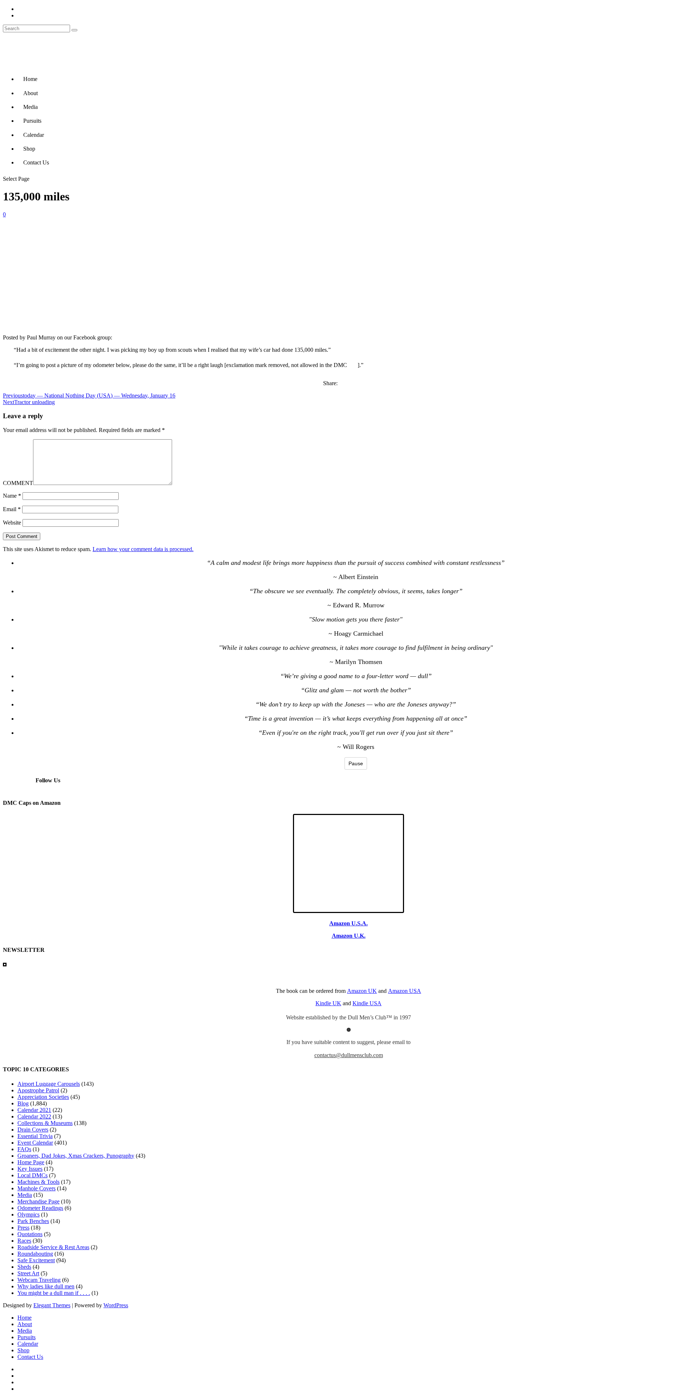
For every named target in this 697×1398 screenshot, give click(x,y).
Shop (29, 149)
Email (12, 509)
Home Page (30, 1162)
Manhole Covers (36, 1188)
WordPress (115, 1305)
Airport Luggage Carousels (48, 1084)
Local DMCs (32, 1175)
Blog (23, 1103)
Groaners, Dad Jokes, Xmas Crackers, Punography (75, 1156)
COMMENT (18, 483)
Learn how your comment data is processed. (143, 549)
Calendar (33, 135)
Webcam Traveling (39, 1280)
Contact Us (36, 162)
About (30, 93)
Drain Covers (32, 1129)
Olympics (28, 1214)
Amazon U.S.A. (348, 923)
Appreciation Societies (43, 1097)
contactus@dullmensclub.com (348, 1055)
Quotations (29, 1234)
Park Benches (33, 1221)
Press (23, 1227)
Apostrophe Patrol (38, 1090)
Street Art (28, 1273)
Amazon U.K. (349, 936)
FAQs (24, 1149)
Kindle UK (328, 1003)
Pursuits (32, 121)
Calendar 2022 (34, 1116)
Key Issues (29, 1169)
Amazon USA (404, 991)
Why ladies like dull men (45, 1286)
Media (30, 107)
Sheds (24, 1267)
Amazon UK (362, 991)
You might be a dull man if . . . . (53, 1293)
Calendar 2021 (34, 1110)
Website (12, 522)
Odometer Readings (40, 1208)
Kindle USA (367, 1003)
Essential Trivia (35, 1136)
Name (12, 496)
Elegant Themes (51, 1305)
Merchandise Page (38, 1201)
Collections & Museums (45, 1123)
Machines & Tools (38, 1182)
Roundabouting (35, 1254)
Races (24, 1241)
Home (30, 79)
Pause (355, 763)
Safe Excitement (36, 1260)
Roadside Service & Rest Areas (53, 1247)
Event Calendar (35, 1143)
